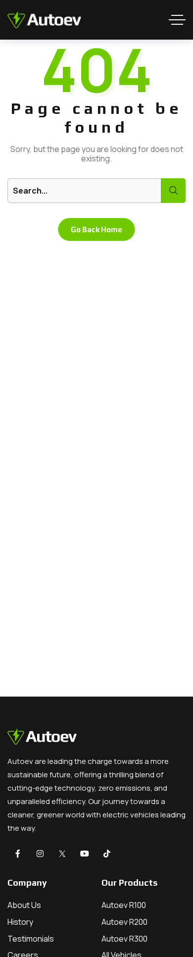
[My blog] (44, 19)
